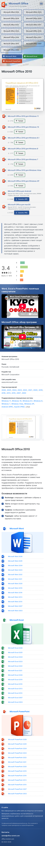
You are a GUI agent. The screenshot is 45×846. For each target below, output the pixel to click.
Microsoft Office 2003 (11, 50)
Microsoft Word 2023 (15, 570)
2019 (40, 390)
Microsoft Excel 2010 (15, 693)
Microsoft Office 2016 (11, 37)
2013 (8, 393)
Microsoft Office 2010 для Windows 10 (23, 127)
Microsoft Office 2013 (33, 37)
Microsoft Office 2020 (11, 31)
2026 (4, 390)
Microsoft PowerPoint (12, 61)
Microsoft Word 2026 (15, 556)
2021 (30, 390)
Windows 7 (6, 404)
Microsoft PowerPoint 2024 (17, 748)
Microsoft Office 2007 (33, 43)
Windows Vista (17, 404)
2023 (20, 390)
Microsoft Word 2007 (15, 606)
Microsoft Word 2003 (15, 610)
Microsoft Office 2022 (11, 25)
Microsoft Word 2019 (15, 588)
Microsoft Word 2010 (15, 601)
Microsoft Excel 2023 (15, 661)
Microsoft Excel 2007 (15, 697)
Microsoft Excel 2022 (15, 666)
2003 (24, 393)
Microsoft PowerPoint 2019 (17, 771)
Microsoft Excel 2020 (15, 675)
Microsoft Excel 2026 (15, 648)
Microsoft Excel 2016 (15, 684)
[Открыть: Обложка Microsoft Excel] (22, 633)
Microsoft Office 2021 (33, 25)
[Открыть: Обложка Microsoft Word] (22, 542)
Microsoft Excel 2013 (15, 688)
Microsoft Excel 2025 (15, 652)
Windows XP (29, 404)
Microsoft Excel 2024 (15, 657)
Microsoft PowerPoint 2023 (17, 753)
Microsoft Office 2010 (11, 43)
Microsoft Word (10, 56)
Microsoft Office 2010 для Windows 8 (23, 149)
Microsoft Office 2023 (33, 18)
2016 (3, 393)
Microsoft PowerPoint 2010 (17, 784)
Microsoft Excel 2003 (15, 702)
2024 (14, 390)
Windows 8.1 (27, 401)
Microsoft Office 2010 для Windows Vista (24, 170)
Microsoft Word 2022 (15, 574)
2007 (19, 393)
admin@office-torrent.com (11, 835)
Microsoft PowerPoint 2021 (17, 762)
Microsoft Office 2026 (11, 12)
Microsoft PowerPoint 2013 (17, 780)
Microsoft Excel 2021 (15, 670)
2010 (13, 393)
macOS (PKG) (19, 407)
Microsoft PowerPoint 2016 (17, 775)
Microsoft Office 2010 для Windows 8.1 (23, 138)
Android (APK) (7, 407)
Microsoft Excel (31, 56)
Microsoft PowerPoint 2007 (17, 789)
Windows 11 (6, 401)
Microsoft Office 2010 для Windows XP (23, 181)
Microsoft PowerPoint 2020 (17, 766)
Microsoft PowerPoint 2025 (17, 744)
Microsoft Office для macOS (19, 204)
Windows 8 (38, 401)
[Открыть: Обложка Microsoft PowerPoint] (22, 725)
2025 (9, 390)
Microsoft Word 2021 (15, 579)
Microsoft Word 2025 (15, 561)
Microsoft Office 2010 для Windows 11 (23, 116)
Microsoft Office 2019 (33, 31)
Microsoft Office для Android (19, 191)
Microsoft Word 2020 (15, 583)
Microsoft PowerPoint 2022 (17, 757)
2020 (35, 390)
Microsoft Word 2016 (15, 592)
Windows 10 (16, 401)
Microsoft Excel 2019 (15, 679)
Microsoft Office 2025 (33, 12)
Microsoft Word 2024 (15, 565)
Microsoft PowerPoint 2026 (17, 739)
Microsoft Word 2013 (15, 597)
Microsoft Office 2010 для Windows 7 (23, 159)
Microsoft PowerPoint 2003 (17, 793)
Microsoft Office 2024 (11, 18)
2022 (25, 390)
